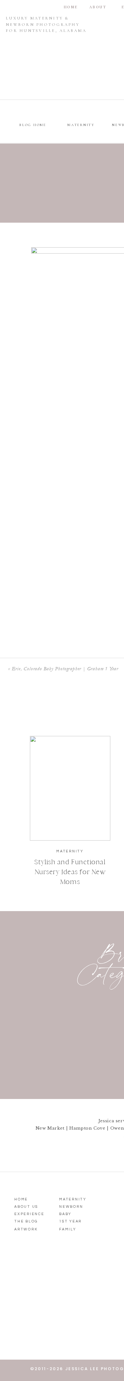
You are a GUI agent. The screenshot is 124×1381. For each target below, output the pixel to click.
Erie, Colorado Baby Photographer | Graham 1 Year (65, 669)
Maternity (70, 851)
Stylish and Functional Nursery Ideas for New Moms (69, 872)
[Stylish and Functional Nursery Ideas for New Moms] (70, 788)
